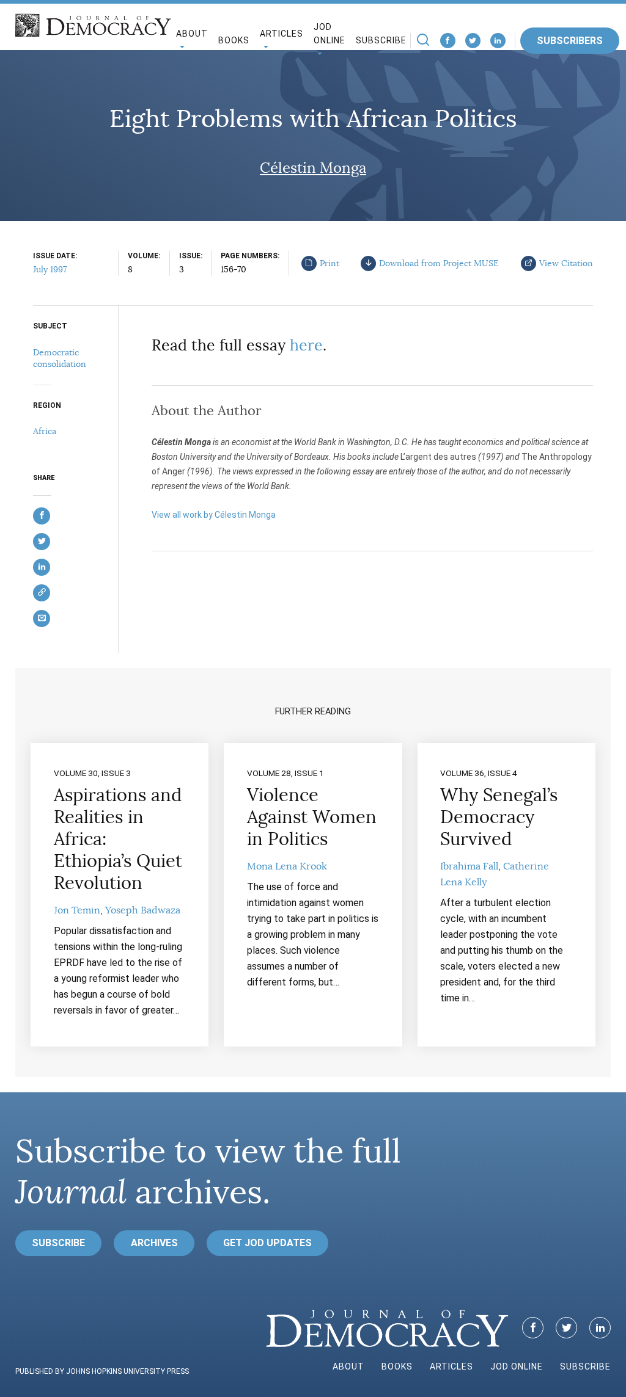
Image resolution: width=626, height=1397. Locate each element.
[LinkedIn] (498, 40)
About (348, 1366)
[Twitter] (473, 40)
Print (329, 263)
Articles (451, 1366)
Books (233, 40)
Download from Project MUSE (439, 263)
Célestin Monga (313, 168)
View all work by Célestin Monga (214, 515)
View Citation (566, 263)
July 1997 (50, 269)
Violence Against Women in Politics (312, 817)
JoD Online (329, 34)
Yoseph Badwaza (142, 910)
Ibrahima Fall (469, 866)
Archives (154, 1243)
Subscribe (381, 40)
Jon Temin (77, 910)
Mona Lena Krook (287, 866)
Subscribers (570, 40)
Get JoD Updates (267, 1243)
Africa (44, 431)
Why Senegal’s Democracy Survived (499, 817)
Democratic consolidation (59, 358)
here (306, 345)
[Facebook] (447, 40)
